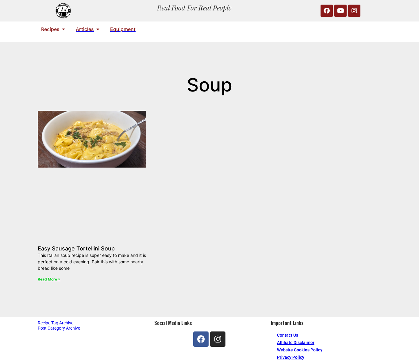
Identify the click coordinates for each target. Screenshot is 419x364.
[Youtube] (340, 11)
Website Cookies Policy (299, 349)
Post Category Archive (59, 328)
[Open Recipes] (63, 29)
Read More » (49, 279)
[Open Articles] (97, 29)
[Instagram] (354, 11)
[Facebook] (327, 11)
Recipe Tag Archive (55, 322)
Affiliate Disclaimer (295, 342)
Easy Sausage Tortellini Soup (76, 248)
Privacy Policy (290, 357)
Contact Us (287, 335)
